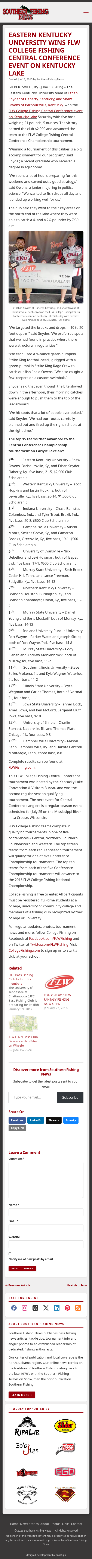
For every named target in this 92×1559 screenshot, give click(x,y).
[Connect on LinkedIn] (56, 1308)
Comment (17, 1159)
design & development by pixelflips (46, 1554)
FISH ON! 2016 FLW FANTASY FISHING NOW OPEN (57, 999)
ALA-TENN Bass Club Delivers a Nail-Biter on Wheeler (23, 1041)
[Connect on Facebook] (14, 1308)
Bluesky (71, 1120)
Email (13, 1221)
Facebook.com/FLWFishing (50, 938)
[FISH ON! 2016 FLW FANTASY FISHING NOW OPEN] (59, 982)
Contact (76, 1524)
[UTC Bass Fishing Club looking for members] (26, 992)
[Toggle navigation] (86, 12)
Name (14, 1205)
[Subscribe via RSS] (78, 1308)
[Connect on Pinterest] (67, 1308)
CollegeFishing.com (24, 950)
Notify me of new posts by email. (31, 1259)
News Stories (29, 1524)
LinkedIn (36, 1120)
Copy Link (17, 1128)
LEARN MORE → (22, 1394)
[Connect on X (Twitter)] (46, 1308)
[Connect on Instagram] (24, 1308)
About (44, 1524)
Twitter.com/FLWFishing (49, 944)
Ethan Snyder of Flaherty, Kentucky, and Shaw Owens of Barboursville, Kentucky (43, 99)
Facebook (17, 1120)
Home (14, 1524)
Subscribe (70, 1097)
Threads (54, 1120)
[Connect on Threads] (35, 1308)
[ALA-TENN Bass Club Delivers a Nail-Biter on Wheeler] (24, 1023)
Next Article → (77, 1285)
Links (65, 1524)
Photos (55, 1524)
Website (14, 1237)
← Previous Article (17, 1285)
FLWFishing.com (22, 767)
